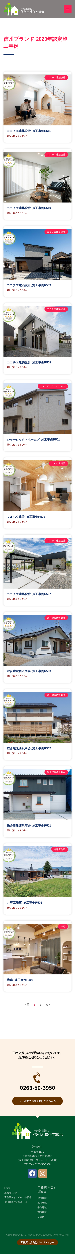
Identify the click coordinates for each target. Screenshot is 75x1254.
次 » (48, 1004)
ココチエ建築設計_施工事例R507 (29, 594)
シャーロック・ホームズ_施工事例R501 (33, 439)
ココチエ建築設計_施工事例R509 (29, 285)
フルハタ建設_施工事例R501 (26, 516)
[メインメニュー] (68, 9)
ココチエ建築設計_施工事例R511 (29, 131)
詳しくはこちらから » (17, 135)
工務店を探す (47, 1187)
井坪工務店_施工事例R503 (24, 902)
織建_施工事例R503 (20, 980)
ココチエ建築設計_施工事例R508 (29, 362)
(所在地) (42, 1191)
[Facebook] (32, 1173)
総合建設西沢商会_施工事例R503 (29, 671)
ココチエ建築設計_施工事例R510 (29, 208)
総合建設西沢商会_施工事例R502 (29, 748)
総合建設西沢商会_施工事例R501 (29, 825)
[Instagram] (42, 1173)
